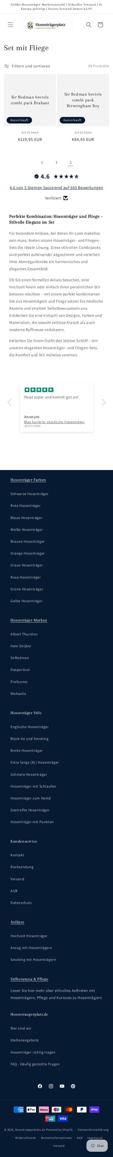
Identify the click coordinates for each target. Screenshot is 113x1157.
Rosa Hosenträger (26, 577)
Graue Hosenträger (27, 565)
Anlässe (17, 921)
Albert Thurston (24, 634)
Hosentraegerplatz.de (30, 1129)
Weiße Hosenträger (27, 529)
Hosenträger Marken (29, 620)
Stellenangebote (25, 1040)
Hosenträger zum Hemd (31, 798)
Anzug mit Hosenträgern (31, 947)
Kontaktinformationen (56, 1138)
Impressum (94, 1138)
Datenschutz (21, 902)
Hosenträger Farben (28, 479)
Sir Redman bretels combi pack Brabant (30, 100)
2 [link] (71, 162)
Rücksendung (22, 866)
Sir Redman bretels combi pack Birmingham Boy (83, 99)
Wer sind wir (21, 1028)
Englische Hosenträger (30, 726)
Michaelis (18, 693)
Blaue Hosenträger (26, 517)
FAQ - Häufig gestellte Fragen (35, 1064)
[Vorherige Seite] (42, 162)
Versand (17, 879)
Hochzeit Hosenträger (29, 935)
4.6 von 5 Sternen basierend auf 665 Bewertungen (56, 187)
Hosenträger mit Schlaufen (33, 786)
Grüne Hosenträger (27, 589)
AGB (14, 890)
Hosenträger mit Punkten (32, 821)
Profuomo (19, 681)
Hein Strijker (21, 646)
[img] (56, 390)
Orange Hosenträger (28, 553)
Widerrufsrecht (25, 1138)
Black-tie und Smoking (30, 738)
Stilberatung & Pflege (29, 979)
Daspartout (20, 669)
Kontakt (17, 855)
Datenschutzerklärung (93, 1129)
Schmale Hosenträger (29, 774)
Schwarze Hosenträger (30, 493)
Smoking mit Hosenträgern (33, 959)
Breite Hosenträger (27, 750)
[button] (10, 25)
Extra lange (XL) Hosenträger (35, 762)
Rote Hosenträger (26, 505)
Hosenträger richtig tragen (33, 1052)
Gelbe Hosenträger (27, 601)
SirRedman (20, 657)
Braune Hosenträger (28, 541)
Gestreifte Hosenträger (30, 810)
